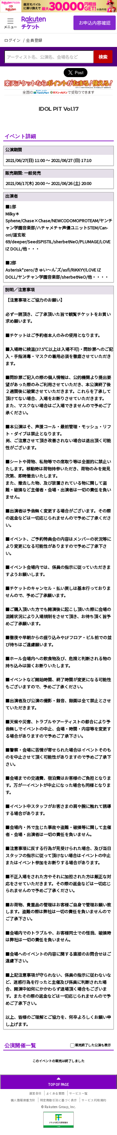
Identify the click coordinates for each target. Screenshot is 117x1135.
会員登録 (34, 40)
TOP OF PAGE (58, 1084)
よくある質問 (55, 1093)
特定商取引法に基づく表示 (58, 1100)
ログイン (13, 40)
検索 (103, 56)
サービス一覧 (78, 1093)
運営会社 (35, 1093)
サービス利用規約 (94, 1100)
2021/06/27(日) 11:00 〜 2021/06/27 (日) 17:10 (48, 160)
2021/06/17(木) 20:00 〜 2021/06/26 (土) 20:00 (48, 183)
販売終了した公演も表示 (92, 1044)
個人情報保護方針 (23, 1100)
